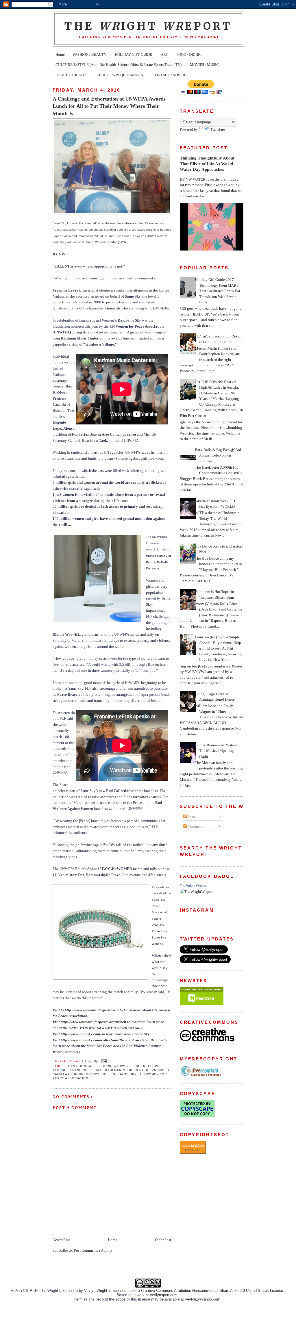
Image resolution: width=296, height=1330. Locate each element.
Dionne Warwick (115, 1066)
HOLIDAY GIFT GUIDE (133, 54)
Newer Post (61, 1240)
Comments (195, 826)
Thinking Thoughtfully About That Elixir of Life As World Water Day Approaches (207, 163)
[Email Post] (103, 1060)
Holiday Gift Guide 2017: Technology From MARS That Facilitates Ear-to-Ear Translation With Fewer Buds (217, 290)
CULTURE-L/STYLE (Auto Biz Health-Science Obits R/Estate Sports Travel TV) (119, 64)
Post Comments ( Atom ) (93, 1250)
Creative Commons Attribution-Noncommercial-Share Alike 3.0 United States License (212, 1290)
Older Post (163, 1240)
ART (164, 54)
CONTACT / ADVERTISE (173, 75)
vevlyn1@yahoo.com (203, 1299)
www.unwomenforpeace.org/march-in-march (106, 1022)
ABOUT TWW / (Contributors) (120, 75)
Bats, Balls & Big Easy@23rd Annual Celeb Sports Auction (218, 455)
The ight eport (148, 26)
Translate (217, 129)
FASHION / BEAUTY (89, 54)
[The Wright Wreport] (197, 891)
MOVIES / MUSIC (204, 64)
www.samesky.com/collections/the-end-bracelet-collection (117, 1040)
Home (60, 54)
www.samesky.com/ (86, 1034)
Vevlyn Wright (96, 1290)
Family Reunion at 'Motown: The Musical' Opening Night (217, 750)
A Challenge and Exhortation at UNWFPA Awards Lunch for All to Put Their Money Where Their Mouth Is (109, 106)
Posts (191, 817)
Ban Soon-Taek (82, 1066)
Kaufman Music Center (127, 1070)
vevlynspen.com (164, 1295)
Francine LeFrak (86, 1070)
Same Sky (128, 1074)
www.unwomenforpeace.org (97, 1010)
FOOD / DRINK (188, 54)
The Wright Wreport (193, 885)
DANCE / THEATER (72, 75)
